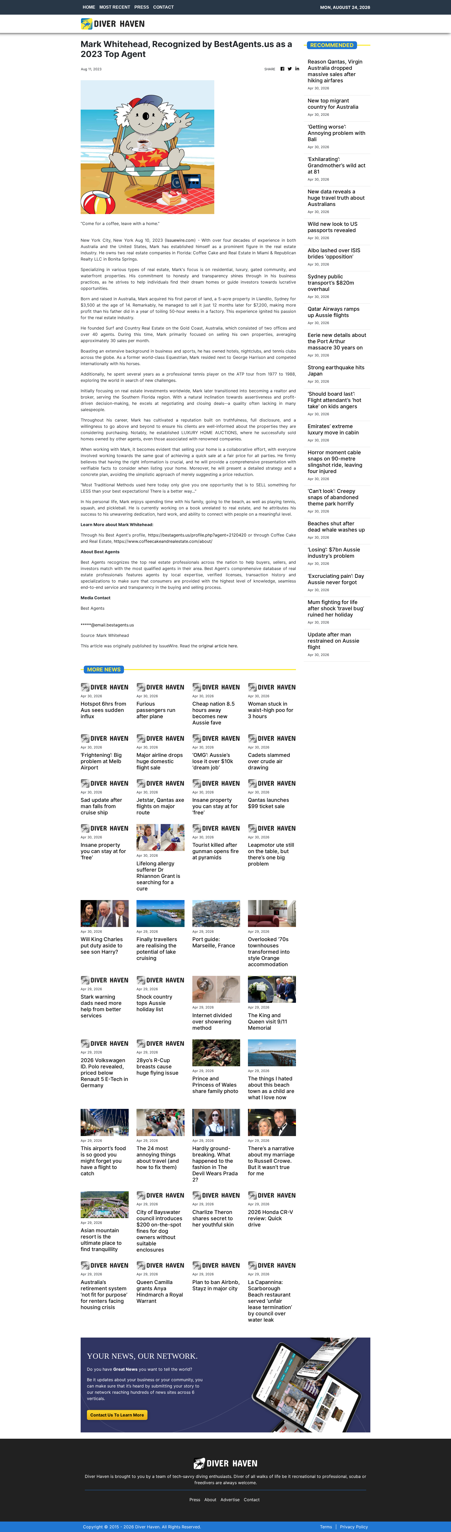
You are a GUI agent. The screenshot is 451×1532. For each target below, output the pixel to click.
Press (194, 1499)
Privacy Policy (354, 1526)
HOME (89, 7)
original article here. (218, 645)
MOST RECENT (114, 7)
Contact (252, 1499)
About (210, 1499)
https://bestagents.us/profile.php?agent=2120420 (197, 535)
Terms (326, 1526)
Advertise (230, 1499)
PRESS (141, 7)
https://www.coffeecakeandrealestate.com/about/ (163, 541)
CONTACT (163, 7)
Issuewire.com (180, 240)
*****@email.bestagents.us (107, 624)
